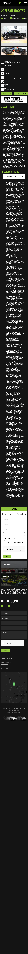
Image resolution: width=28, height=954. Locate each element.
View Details (14, 856)
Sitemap (11, 710)
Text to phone (20, 859)
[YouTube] (7, 668)
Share (5, 18)
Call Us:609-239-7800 (21, 93)
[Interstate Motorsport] (6, 3)
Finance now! (6, 570)
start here (5, 584)
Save (25, 18)
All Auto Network (17, 712)
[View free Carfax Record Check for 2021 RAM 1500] (14, 99)
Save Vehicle (7, 859)
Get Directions (4, 664)
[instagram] (1, 668)
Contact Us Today (6, 93)
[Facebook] (4, 668)
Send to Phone (15, 18)
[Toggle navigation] (25, 3)
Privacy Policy (16, 710)
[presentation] (13, 56)
